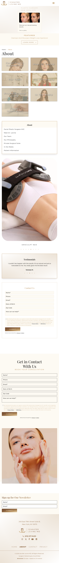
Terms (37, 417)
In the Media (44, 94)
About (23, 547)
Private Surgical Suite (15, 94)
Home (4, 49)
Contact (33, 547)
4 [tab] (28, 249)
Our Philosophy (43, 79)
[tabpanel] (29, 188)
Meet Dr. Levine (44, 64)
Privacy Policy (35, 323)
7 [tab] (35, 249)
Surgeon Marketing (25, 556)
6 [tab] (33, 249)
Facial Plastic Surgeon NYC (15, 64)
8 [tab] (38, 249)
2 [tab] (23, 249)
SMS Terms (43, 323)
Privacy (33, 417)
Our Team (15, 79)
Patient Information (15, 110)
